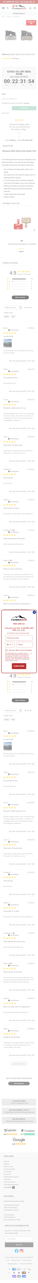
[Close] (34, 612)
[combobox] (10, 644)
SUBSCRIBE (19, 666)
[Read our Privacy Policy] (31, 653)
